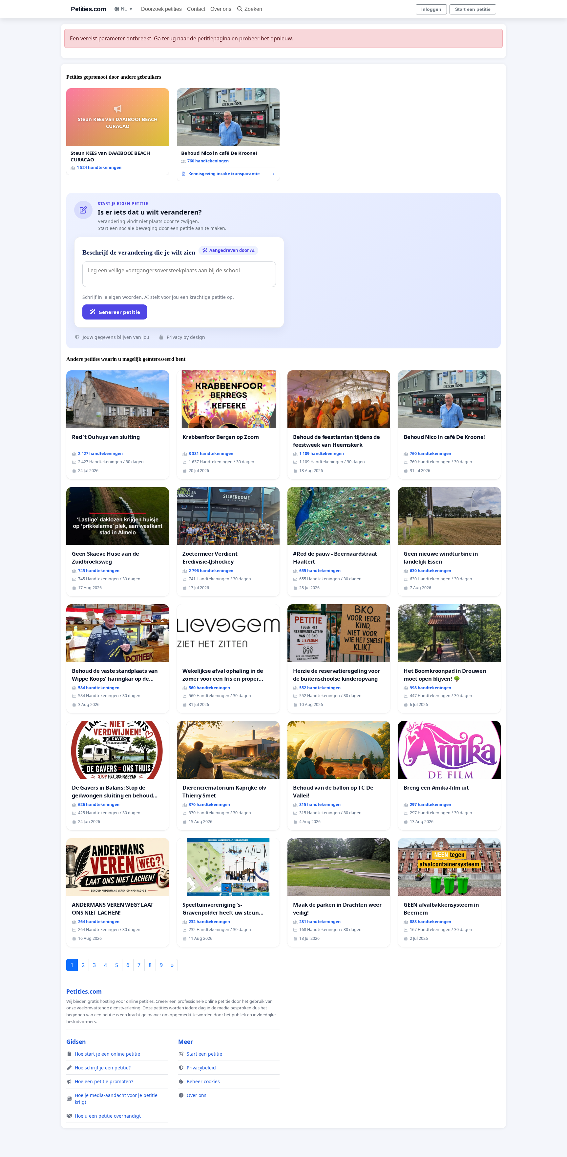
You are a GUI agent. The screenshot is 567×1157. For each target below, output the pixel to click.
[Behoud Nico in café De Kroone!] (228, 134)
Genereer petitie (119, 312)
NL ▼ (127, 8)
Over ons (220, 9)
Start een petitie (473, 9)
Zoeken (253, 9)
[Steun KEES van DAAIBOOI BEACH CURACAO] (117, 131)
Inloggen (431, 9)
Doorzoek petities (161, 9)
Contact (196, 9)
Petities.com (88, 9)
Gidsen (76, 1041)
